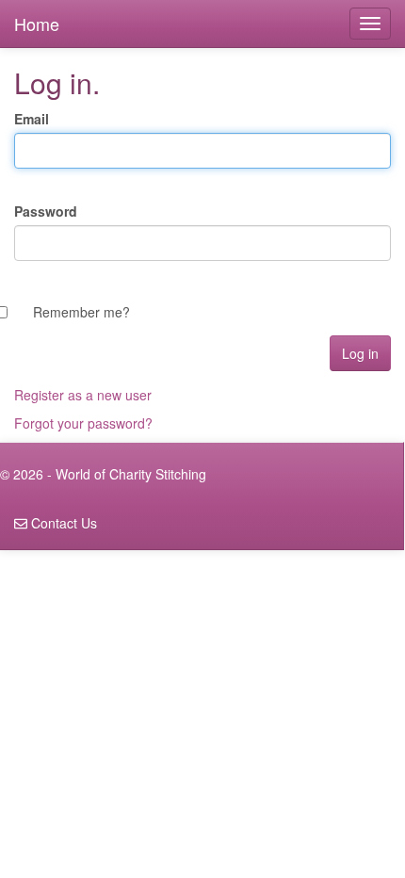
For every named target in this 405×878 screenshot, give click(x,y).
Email (31, 118)
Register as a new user (83, 394)
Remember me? (81, 311)
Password (45, 211)
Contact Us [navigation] (62, 522)
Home (36, 23)
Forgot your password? (83, 423)
